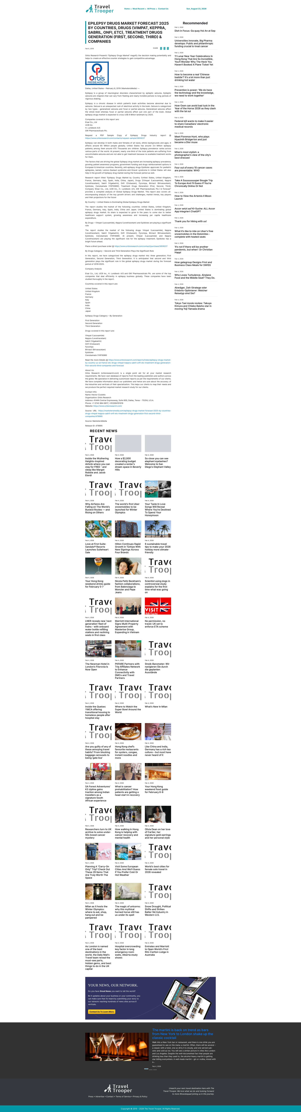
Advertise (99, 1096)
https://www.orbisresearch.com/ (107, 406)
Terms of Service (123, 1096)
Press (90, 1096)
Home (127, 9)
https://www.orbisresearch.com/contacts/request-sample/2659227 (115, 138)
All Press (151, 9)
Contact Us (163, 9)
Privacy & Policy (140, 1096)
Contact (109, 1096)
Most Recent (138, 9)
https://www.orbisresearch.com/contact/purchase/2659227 (141, 246)
